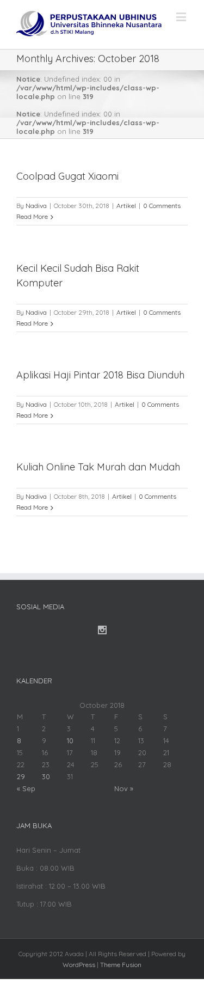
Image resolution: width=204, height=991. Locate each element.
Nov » (123, 788)
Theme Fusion (120, 965)
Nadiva (36, 205)
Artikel (126, 205)
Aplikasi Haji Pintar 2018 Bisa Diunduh (100, 375)
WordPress (79, 965)
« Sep (26, 788)
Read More (32, 216)
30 (46, 776)
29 (21, 776)
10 (70, 740)
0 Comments (162, 205)
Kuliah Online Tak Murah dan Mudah (98, 467)
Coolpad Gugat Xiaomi (67, 176)
